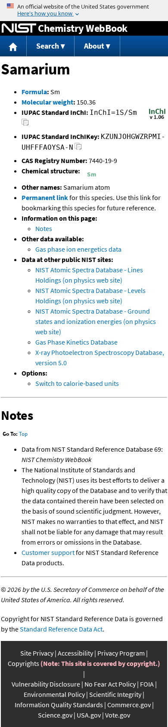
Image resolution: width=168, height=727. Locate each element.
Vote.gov (117, 715)
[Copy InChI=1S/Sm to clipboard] (25, 124)
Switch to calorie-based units (77, 383)
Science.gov (55, 715)
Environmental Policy (54, 694)
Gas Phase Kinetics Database (76, 342)
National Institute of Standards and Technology (19, 28)
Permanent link (45, 197)
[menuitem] (13, 46)
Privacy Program (121, 653)
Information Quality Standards (59, 704)
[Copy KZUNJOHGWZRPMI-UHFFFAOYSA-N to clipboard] (78, 148)
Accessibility (75, 653)
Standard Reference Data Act (61, 629)
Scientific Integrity (115, 694)
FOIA (147, 684)
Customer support (48, 552)
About (94, 46)
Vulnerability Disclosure (46, 684)
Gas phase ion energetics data (78, 249)
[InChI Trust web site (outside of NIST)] (157, 118)
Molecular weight (47, 102)
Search (47, 46)
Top (23, 433)
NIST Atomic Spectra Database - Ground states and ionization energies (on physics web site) (95, 321)
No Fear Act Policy (110, 684)
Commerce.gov (129, 704)
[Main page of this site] (13, 46)
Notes (43, 228)
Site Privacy (36, 653)
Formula (34, 91)
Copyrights (23, 663)
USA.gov (89, 715)
